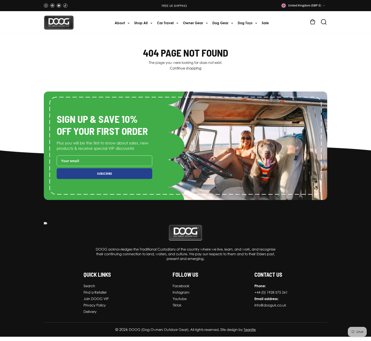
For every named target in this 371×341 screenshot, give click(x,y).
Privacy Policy (95, 305)
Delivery (90, 311)
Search (89, 286)
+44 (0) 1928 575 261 (271, 292)
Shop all (141, 23)
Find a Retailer (95, 292)
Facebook (181, 286)
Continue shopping (185, 68)
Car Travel (166, 23)
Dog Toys (245, 23)
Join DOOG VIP (96, 299)
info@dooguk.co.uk (270, 305)
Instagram (181, 292)
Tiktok (177, 305)
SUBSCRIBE (104, 173)
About (120, 23)
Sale (265, 23)
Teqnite (250, 329)
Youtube (180, 299)
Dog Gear (220, 23)
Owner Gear (193, 23)
